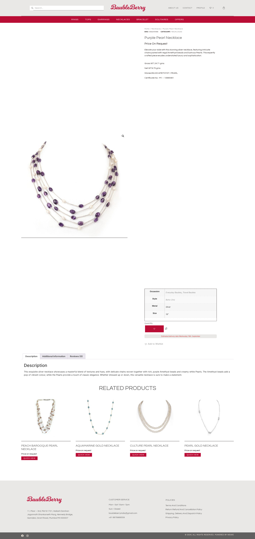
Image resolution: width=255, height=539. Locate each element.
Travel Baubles (189, 292)
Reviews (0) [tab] (76, 356)
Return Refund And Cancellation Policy (183, 509)
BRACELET (142, 19)
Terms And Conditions (175, 505)
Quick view (29, 458)
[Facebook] (22, 535)
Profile (201, 8)
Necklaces (123, 19)
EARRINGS (104, 19)
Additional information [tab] (53, 356)
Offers (179, 19)
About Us (173, 8)
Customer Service (119, 500)
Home (147, 29)
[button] (123, 136)
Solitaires (161, 19)
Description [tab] (31, 356)
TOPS (88, 19)
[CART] (223, 7)
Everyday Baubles (174, 292)
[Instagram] (27, 535)
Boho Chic (170, 300)
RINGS (74, 19)
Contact (187, 8)
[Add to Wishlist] (154, 328)
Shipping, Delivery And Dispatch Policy (183, 513)
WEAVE (230, 535)
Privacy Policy (172, 517)
